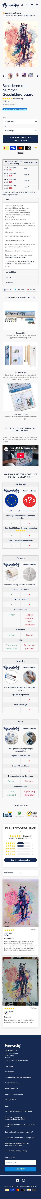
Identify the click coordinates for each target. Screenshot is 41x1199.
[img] (9, 930)
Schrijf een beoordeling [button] (20, 860)
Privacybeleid (10, 1099)
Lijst (4, 126)
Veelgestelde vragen (13, 1083)
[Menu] (37, 5)
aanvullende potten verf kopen (15, 257)
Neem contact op (11, 1088)
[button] (8, 99)
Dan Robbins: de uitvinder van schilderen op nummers (17, 1144)
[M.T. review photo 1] (20, 903)
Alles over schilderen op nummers (18, 1111)
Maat (4, 117)
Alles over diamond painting (16, 1151)
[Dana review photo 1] (20, 981)
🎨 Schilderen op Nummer (12, 13)
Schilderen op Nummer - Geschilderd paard (19, 15)
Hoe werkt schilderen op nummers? (19, 1132)
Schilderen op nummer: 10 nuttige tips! (20, 1138)
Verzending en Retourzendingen (18, 1077)
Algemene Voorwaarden (14, 1094)
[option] (10, 76)
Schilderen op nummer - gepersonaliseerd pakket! (15, 1118)
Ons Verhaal (9, 1072)
